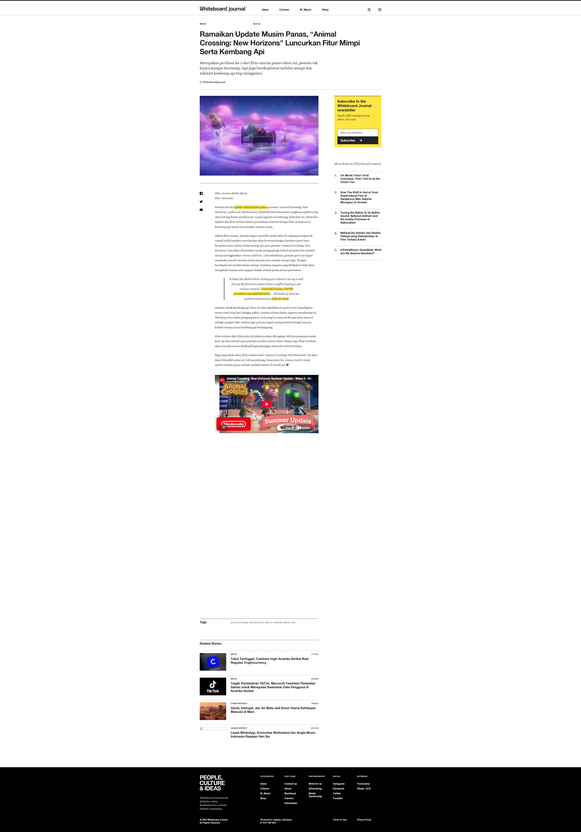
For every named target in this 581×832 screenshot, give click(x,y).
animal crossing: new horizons (247, 622)
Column (284, 9)
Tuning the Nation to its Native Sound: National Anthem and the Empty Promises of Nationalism (360, 217)
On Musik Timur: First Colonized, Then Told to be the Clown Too (360, 179)
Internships (290, 803)
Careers (289, 798)
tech (293, 622)
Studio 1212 (364, 788)
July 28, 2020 (280, 298)
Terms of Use (340, 819)
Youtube (338, 798)
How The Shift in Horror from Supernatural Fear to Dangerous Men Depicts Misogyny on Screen (359, 197)
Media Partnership (315, 795)
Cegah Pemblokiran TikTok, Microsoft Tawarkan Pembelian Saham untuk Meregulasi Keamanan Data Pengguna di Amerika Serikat (273, 687)
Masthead (290, 793)
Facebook (338, 788)
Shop (325, 9)
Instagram (339, 783)
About (287, 788)
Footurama (363, 783)
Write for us (315, 783)
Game (268, 622)
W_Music (305, 9)
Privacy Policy (364, 819)
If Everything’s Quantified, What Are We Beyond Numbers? (360, 251)
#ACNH (288, 288)
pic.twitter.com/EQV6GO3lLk (252, 293)
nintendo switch (281, 622)
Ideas (265, 9)
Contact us (290, 783)
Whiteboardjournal (214, 82)
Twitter (337, 793)
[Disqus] (259, 488)
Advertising (315, 788)
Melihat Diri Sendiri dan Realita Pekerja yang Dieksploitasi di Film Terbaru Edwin (360, 236)
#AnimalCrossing (272, 288)
